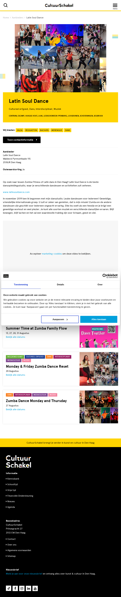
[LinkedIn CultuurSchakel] (28, 588)
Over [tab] (100, 284)
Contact (11, 539)
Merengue (56, 130)
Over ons (11, 544)
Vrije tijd (11, 490)
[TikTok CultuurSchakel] (8, 588)
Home (6, 17)
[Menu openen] (115, 5)
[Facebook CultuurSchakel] (15, 588)
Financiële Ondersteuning (20, 495)
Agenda (11, 507)
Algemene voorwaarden (19, 550)
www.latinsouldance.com (16, 192)
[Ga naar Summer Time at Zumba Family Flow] (99, 331)
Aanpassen (58, 319)
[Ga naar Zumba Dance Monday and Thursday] (99, 407)
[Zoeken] (6, 5)
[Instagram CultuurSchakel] (21, 588)
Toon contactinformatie (20, 139)
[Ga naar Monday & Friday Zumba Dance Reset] (99, 369)
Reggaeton (31, 130)
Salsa (19, 130)
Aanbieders (17, 17)
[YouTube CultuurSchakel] (35, 588)
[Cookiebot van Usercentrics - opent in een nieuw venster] (105, 276)
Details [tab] (60, 284)
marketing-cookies (52, 253)
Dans (67, 130)
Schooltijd (12, 484)
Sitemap (11, 556)
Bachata (44, 130)
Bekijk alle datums (15, 337)
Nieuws (11, 501)
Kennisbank (13, 478)
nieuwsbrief (24, 573)
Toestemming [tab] (21, 284)
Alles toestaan (98, 319)
